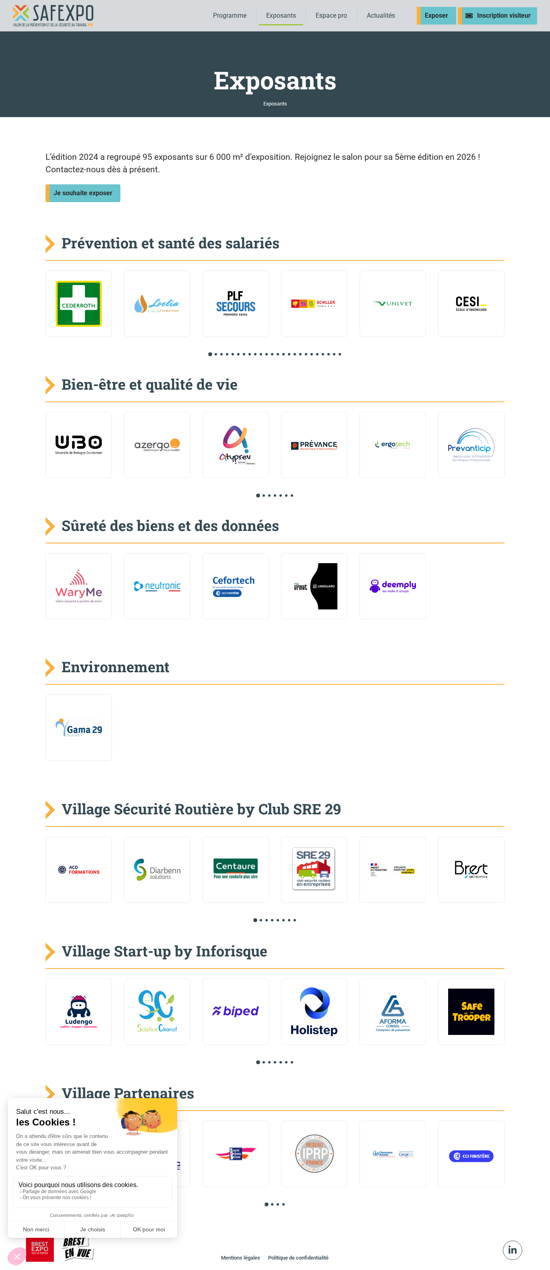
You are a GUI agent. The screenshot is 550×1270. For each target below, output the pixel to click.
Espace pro (331, 15)
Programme (229, 15)
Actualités (381, 15)
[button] (210, 354)
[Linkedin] (512, 1250)
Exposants (281, 15)
